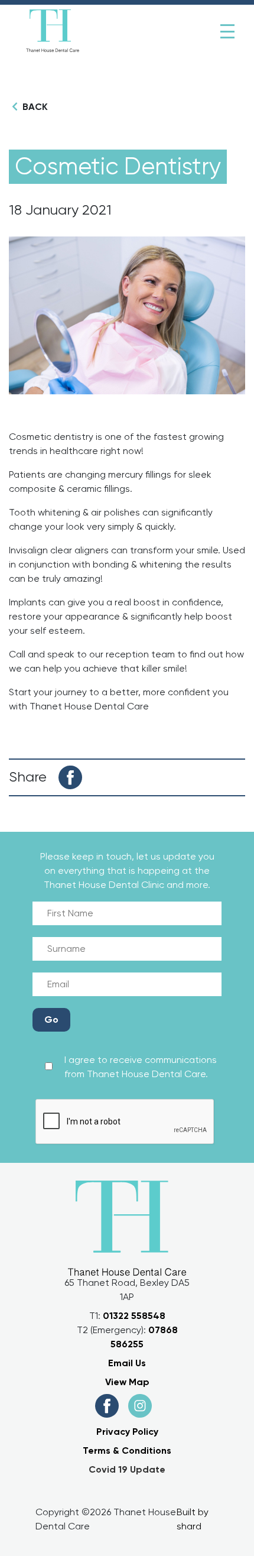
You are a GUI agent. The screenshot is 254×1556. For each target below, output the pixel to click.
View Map (127, 1382)
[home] (52, 31)
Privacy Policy (127, 1431)
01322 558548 (134, 1315)
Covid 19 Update (127, 1469)
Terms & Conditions (127, 1450)
